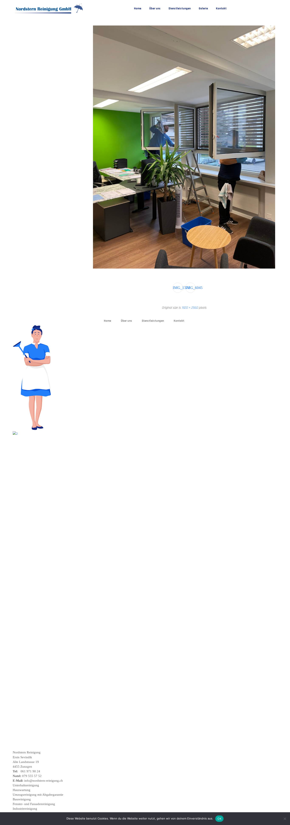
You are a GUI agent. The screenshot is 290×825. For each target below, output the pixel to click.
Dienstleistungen (180, 8)
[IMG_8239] (184, 267)
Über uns (154, 8)
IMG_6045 (191, 288)
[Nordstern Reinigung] (49, 8)
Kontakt (221, 8)
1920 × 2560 (190, 308)
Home (137, 8)
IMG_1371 (178, 288)
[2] (56, 433)
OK (219, 818)
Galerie (203, 8)
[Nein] (285, 819)
